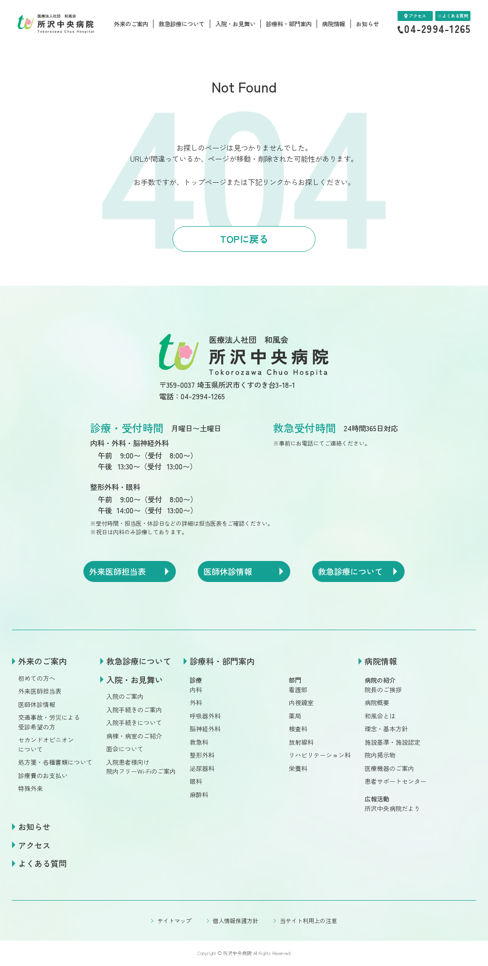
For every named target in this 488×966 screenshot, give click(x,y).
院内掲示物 (380, 754)
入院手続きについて (134, 722)
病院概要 (377, 702)
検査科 (298, 728)
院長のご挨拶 (383, 689)
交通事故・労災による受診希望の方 (49, 722)
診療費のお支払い (43, 775)
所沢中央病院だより (392, 808)
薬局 (295, 715)
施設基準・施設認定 (392, 742)
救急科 (199, 742)
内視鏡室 (301, 702)
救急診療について (181, 24)
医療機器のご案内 (389, 768)
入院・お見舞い (235, 24)
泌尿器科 (202, 768)
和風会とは (380, 715)
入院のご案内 (124, 696)
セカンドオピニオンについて (46, 744)
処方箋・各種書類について (55, 762)
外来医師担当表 (39, 691)
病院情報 (333, 24)
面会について (124, 748)
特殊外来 (30, 788)
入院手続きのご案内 (134, 709)
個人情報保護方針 (235, 920)
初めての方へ (36, 678)
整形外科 (202, 754)
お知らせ (367, 24)
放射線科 (301, 742)
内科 (196, 689)
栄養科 (298, 768)
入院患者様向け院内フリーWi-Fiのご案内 (141, 767)
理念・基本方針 (386, 728)
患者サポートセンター (396, 781)
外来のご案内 (131, 24)
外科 (196, 702)
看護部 (298, 689)
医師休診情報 (36, 704)
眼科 (196, 781)
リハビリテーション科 (320, 754)
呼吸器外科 (205, 715)
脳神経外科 (205, 728)
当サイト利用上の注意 (308, 920)
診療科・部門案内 (289, 24)
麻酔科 (199, 794)
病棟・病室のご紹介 (134, 735)
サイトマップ (174, 920)
